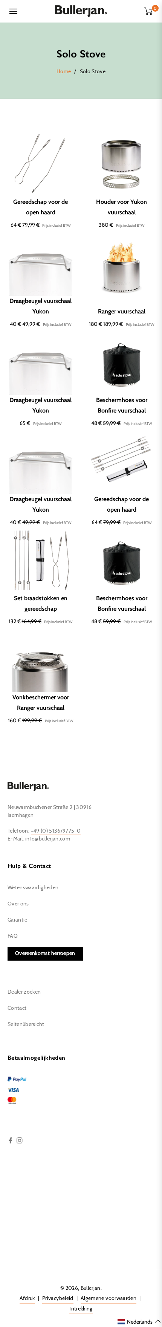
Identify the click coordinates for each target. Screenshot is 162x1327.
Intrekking (81, 1309)
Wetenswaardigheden (33, 887)
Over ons (18, 904)
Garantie (18, 920)
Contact (17, 1008)
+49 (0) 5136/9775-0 (56, 831)
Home (64, 71)
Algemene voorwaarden (108, 1298)
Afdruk (27, 1298)
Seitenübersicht (26, 1024)
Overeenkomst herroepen (45, 953)
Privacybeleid (57, 1298)
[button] (139, 1321)
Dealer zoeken (24, 992)
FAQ (13, 936)
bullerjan (91, 1288)
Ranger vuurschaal (121, 311)
